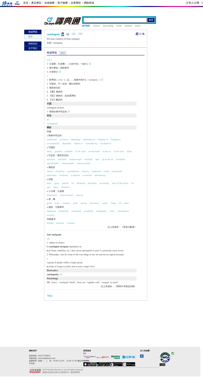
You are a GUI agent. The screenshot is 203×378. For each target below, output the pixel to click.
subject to (78, 143)
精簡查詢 (32, 43)
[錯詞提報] (140, 34)
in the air (107, 151)
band (126, 203)
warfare (119, 26)
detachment (52, 195)
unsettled (88, 159)
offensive (96, 26)
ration (55, 187)
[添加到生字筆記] (137, 33)
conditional (52, 139)
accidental (75, 175)
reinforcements (66, 195)
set (120, 203)
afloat (129, 151)
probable (68, 151)
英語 (30, 36)
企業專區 (75, 2)
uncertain (51, 159)
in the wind (119, 151)
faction (84, 203)
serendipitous (73, 171)
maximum (128, 26)
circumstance (123, 211)
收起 (50, 296)
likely (49, 151)
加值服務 (49, 2)
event (112, 211)
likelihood (51, 211)
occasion (50, 215)
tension (137, 26)
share (49, 183)
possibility (88, 211)
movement (94, 203)
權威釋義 (32, 32)
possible (58, 151)
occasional (87, 175)
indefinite (62, 159)
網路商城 (89, 2)
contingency (101, 211)
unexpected (117, 171)
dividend (65, 187)
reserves (79, 195)
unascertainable (83, 163)
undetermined (75, 159)
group (49, 203)
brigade (50, 223)
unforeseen (51, 175)
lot (72, 183)
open (97, 159)
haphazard (96, 171)
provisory (64, 139)
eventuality (76, 211)
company (66, 203)
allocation (92, 183)
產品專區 (36, 2)
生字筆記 (32, 48)
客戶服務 (62, 2)
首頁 (25, 2)
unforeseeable (68, 163)
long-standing (108, 26)
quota (56, 183)
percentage (104, 183)
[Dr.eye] (63, 24)
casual (106, 171)
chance (50, 171)
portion (65, 183)
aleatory (85, 171)
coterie (105, 203)
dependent (66, 143)
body (57, 203)
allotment (81, 183)
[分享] (143, 34)
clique (113, 203)
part (48, 187)
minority (60, 223)
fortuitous (60, 171)
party (75, 203)
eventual (70, 223)
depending (75, 139)
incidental (63, 175)
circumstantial (53, 143)
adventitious (100, 175)
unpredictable (53, 163)
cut (132, 183)
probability (64, 211)
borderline (120, 159)
